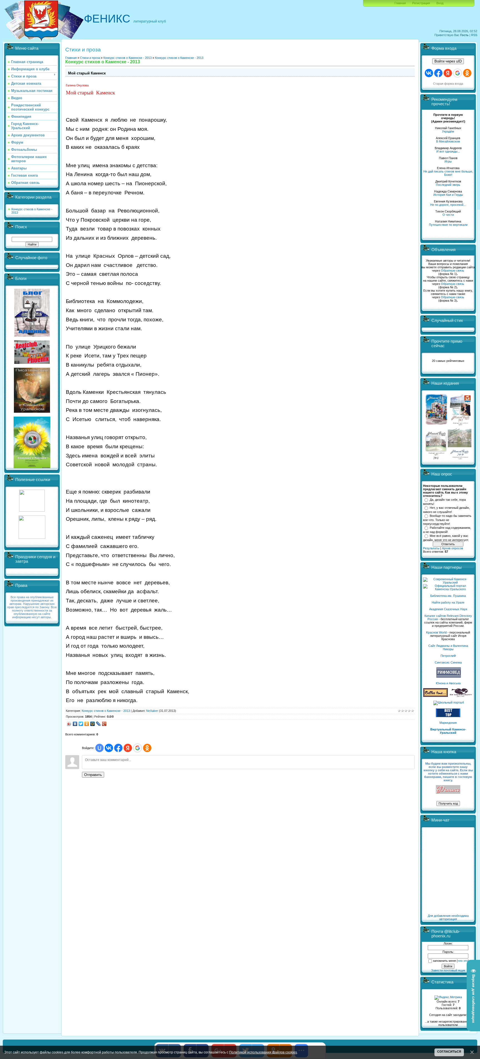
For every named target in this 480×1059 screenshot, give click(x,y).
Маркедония (448, 722)
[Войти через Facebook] (118, 748)
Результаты (431, 548)
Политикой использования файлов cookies (263, 1052)
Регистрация (421, 3)
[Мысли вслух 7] (460, 425)
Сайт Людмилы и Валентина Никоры (448, 647)
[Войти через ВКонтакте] (109, 748)
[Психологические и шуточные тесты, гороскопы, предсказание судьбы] (32, 510)
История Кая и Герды (448, 194)
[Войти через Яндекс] (128, 748)
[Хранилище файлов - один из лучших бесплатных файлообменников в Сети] (32, 537)
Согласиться (449, 1051)
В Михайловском (448, 141)
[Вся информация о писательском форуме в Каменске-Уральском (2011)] (32, 411)
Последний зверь (448, 184)
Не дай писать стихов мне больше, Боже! (448, 173)
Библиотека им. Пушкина (448, 595)
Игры (448, 161)
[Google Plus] (104, 723)
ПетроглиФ (448, 655)
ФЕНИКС (107, 18)
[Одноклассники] (87, 723)
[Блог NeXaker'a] (32, 335)
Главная (400, 3)
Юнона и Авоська (448, 683)
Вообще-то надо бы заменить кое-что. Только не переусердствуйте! (447, 519)
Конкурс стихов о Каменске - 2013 (127, 57)
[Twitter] (81, 723)
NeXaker (152, 710)
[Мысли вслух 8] (436, 458)
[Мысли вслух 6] (436, 425)
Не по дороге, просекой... (448, 204)
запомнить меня (444, 960)
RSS (474, 35)
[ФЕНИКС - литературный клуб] (448, 789)
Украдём (448, 131)
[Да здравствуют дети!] (461, 695)
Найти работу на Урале (448, 602)
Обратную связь (452, 270)
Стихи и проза (90, 57)
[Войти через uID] (99, 748)
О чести (448, 214)
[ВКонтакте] (75, 723)
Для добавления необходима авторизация (448, 917)
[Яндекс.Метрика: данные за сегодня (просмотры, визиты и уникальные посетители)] (448, 997)
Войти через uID (448, 61)
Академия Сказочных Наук (448, 609)
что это (463, 960)
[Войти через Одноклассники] (147, 748)
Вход (439, 3)
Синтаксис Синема (448, 662)
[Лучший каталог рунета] (448, 716)
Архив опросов (452, 548)
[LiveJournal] (98, 723)
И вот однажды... (448, 151)
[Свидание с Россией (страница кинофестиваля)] (32, 467)
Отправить (93, 775)
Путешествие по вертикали (448, 224)
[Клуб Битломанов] (32, 362)
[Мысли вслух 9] (459, 458)
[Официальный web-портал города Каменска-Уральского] (448, 589)
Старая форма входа (448, 83)
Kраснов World (436, 632)
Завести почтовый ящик (448, 970)
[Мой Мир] (93, 723)
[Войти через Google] (137, 747)
